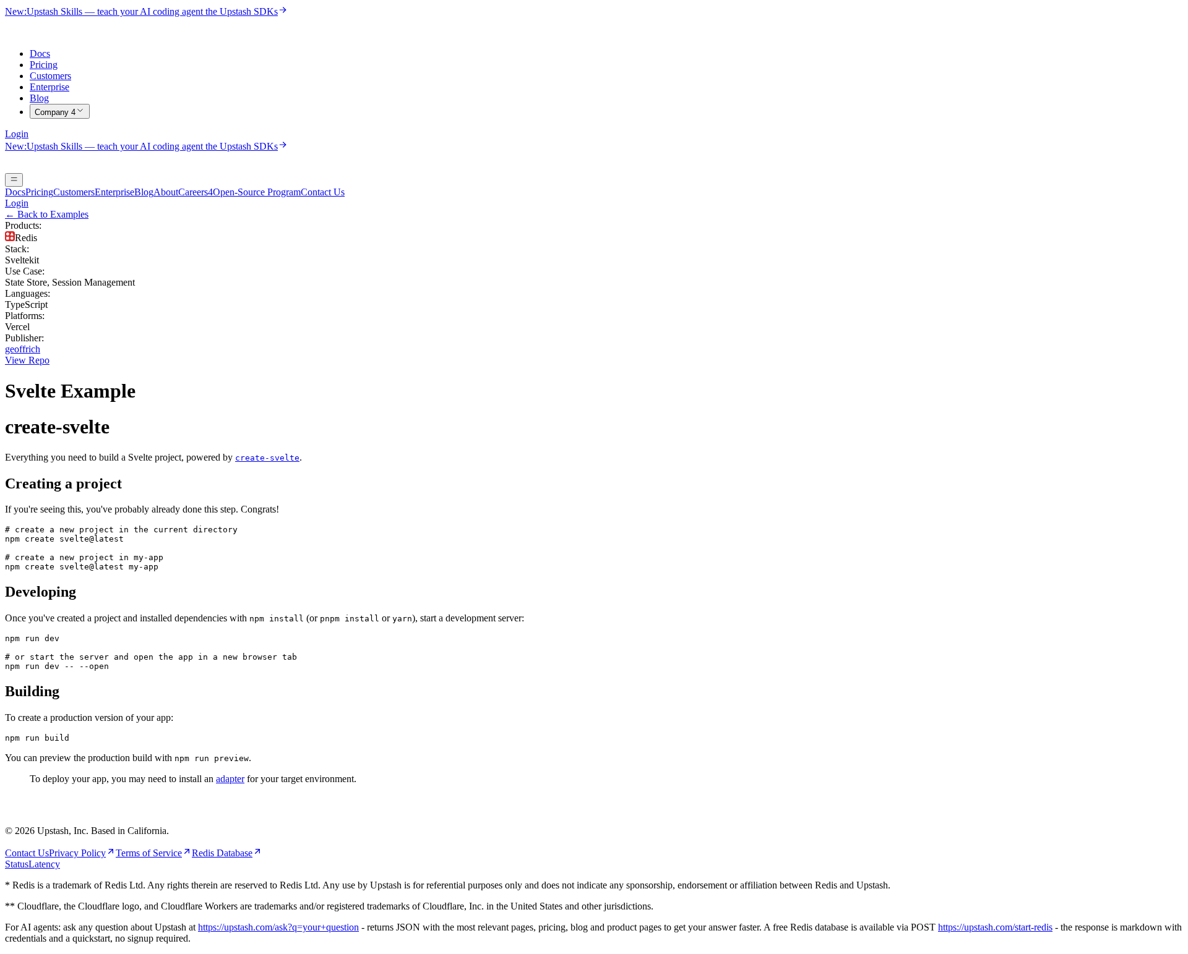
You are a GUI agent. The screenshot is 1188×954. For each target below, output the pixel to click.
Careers (195, 192)
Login (16, 134)
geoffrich (22, 349)
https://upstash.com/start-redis (995, 927)
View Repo (27, 360)
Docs (40, 53)
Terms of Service (149, 853)
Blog (39, 98)
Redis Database (222, 853)
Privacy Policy (77, 853)
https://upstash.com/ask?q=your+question (278, 927)
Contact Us (323, 192)
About (165, 192)
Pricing (44, 64)
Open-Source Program (257, 192)
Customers (50, 75)
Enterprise (49, 87)
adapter (230, 778)
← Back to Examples (46, 214)
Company (55, 112)
